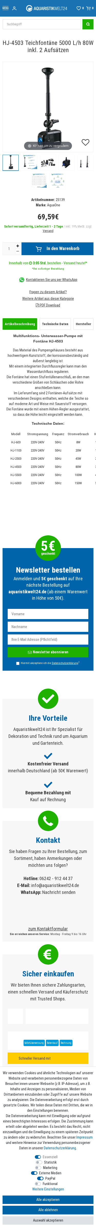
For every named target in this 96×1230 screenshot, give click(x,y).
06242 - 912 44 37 (56, 878)
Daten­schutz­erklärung (60, 1148)
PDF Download (49, 305)
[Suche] (87, 24)
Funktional (50, 1184)
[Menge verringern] (17, 251)
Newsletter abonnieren (50, 652)
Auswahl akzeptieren (48, 1220)
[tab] (20, 324)
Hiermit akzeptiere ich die (50, 663)
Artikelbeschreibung (20, 324)
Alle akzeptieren (48, 1200)
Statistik (50, 1162)
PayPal (50, 1178)
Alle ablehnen (48, 1210)
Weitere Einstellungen (48, 1189)
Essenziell (50, 1157)
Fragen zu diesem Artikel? (48, 292)
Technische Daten (55, 324)
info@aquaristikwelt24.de (55, 885)
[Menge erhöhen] (17, 246)
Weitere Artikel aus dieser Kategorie (48, 299)
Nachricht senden (59, 892)
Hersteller (83, 324)
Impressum (84, 1137)
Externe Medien (50, 1173)
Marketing (50, 1168)
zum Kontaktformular (48, 928)
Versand (48, 231)
